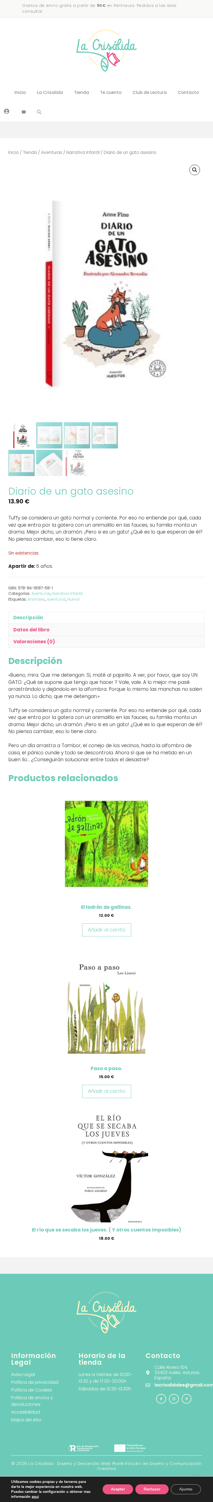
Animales (36, 599)
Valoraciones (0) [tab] (34, 641)
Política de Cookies (31, 1390)
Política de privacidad (35, 1382)
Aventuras (51, 152)
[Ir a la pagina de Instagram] (161, 1399)
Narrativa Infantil (83, 152)
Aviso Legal (23, 1374)
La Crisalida (50, 92)
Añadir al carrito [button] (106, 929)
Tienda (81, 92)
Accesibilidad (25, 1412)
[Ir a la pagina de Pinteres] (187, 1399)
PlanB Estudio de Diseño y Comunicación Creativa (149, 1466)
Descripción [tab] (28, 617)
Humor (73, 599)
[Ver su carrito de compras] (23, 112)
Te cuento (110, 92)
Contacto (188, 92)
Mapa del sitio (26, 1420)
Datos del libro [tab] (31, 629)
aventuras (56, 599)
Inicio (20, 92)
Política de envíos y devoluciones (32, 1401)
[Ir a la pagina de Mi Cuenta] (6, 111)
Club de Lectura (150, 92)
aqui (35, 1496)
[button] (194, 170)
